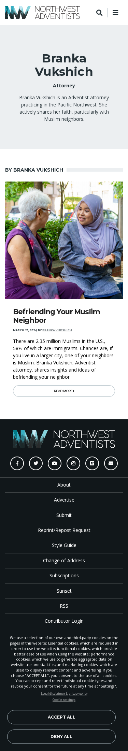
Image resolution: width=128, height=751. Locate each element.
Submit (64, 515)
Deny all (61, 736)
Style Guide (64, 545)
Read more (63, 391)
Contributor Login (64, 621)
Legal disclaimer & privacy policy (64, 693)
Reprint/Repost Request (64, 530)
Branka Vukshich (57, 330)
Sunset (64, 591)
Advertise (64, 499)
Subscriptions (64, 575)
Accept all (61, 717)
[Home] (42, 12)
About (64, 484)
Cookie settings (64, 699)
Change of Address (64, 560)
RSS (64, 606)
